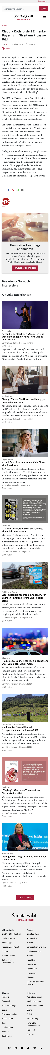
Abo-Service (32, 938)
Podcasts (5, 951)
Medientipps (7, 942)
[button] (6, 48)
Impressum (31, 973)
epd (7, 44)
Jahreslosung (32, 1018)
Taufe (4, 1023)
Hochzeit (5, 1031)
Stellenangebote (34, 951)
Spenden (30, 1034)
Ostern (4, 1010)
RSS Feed (31, 1030)
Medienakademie (34, 1001)
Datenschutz (32, 968)
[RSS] (41, 1049)
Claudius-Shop (33, 934)
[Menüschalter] (44, 16)
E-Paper (30, 942)
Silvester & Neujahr (9, 1014)
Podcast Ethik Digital (10, 947)
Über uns (30, 977)
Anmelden (44, 1)
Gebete (30, 1014)
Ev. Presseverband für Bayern (35, 983)
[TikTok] (28, 1049)
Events (29, 1010)
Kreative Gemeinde (35, 1005)
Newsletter (31, 964)
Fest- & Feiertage (9, 1005)
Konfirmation (7, 1027)
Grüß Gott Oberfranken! (11, 934)
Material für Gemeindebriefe (33, 1024)
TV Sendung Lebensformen (8, 961)
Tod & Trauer (7, 1036)
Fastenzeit (6, 1001)
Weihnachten (7, 1018)
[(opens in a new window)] (9, 1049)
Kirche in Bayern (8, 938)
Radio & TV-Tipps (9, 955)
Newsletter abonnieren (25, 268)
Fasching (5, 997)
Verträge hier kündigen (36, 947)
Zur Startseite (25, 897)
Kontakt (30, 955)
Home (4, 25)
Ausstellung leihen (34, 997)
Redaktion (31, 960)
